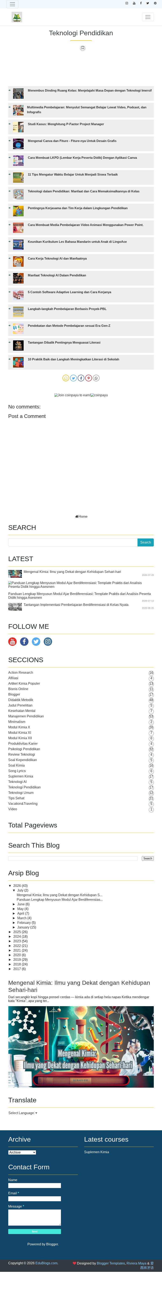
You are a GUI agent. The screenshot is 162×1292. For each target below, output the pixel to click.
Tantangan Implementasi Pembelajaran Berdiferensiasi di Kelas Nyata (76, 605)
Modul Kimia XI (19, 732)
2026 (17, 886)
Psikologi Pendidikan (24, 749)
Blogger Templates (111, 1263)
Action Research (20, 672)
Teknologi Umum (21, 792)
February (24, 922)
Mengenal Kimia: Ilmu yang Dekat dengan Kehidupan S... (59, 895)
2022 (17, 946)
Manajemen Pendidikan (26, 716)
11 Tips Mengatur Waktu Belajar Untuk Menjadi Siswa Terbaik (73, 174)
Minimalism (16, 721)
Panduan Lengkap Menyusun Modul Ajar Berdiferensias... (60, 899)
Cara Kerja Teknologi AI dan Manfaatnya (57, 258)
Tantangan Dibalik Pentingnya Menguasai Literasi (64, 342)
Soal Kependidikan (22, 760)
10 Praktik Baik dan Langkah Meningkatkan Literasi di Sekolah (73, 359)
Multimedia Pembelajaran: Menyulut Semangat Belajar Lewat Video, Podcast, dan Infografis (86, 109)
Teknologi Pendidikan (81, 33)
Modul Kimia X (19, 727)
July (20, 890)
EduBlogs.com (46, 1263)
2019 (17, 959)
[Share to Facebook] (81, 378)
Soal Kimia (16, 765)
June (21, 904)
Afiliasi (13, 678)
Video (12, 809)
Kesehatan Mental (21, 711)
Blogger (14, 694)
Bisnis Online (18, 689)
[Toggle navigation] (12, 4)
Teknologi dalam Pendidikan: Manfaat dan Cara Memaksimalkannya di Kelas (83, 191)
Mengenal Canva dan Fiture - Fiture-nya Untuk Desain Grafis (72, 141)
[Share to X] (73, 378)
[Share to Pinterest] (88, 378)
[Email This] (65, 378)
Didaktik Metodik (20, 700)
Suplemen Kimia (20, 776)
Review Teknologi (21, 754)
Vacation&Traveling (23, 803)
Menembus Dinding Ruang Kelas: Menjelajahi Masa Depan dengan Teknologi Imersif (90, 90)
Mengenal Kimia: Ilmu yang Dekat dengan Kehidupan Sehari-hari (72, 572)
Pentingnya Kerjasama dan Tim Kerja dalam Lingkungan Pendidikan (78, 208)
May (20, 909)
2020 (17, 955)
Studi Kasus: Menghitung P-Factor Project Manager (66, 124)
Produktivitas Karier (23, 743)
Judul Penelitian (20, 705)
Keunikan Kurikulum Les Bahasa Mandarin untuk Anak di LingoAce (77, 241)
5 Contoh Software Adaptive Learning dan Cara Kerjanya (69, 292)
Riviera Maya (136, 1263)
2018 (17, 964)
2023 (17, 941)
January (23, 927)
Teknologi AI (17, 782)
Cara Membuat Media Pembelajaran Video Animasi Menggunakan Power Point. (85, 225)
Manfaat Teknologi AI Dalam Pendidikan (57, 275)
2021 (17, 950)
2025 (17, 932)
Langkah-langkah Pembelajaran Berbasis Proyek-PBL (67, 309)
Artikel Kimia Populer (24, 683)
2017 (17, 969)
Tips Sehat (16, 798)
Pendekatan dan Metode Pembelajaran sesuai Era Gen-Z (69, 325)
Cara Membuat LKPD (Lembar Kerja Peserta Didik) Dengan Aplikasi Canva (82, 157)
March (22, 918)
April (21, 913)
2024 (17, 936)
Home (83, 516)
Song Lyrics (17, 771)
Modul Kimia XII (20, 738)
